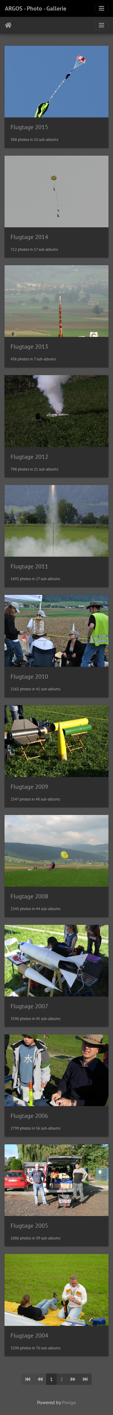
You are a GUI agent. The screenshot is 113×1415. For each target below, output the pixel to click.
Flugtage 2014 (29, 237)
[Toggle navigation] (101, 8)
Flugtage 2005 (29, 1226)
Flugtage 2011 (29, 566)
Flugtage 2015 (29, 127)
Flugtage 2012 (29, 457)
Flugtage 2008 (29, 896)
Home (8, 25)
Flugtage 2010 (29, 676)
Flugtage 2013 (29, 346)
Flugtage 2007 (29, 1006)
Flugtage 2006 (29, 1116)
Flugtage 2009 (29, 787)
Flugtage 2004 (29, 1335)
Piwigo (69, 1402)
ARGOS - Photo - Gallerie (35, 8)
